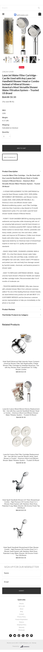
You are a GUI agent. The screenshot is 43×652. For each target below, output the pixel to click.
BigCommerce (25, 646)
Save (22, 67)
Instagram (31, 635)
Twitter (14, 635)
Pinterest (19, 635)
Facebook (10, 635)
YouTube (27, 635)
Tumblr (23, 635)
